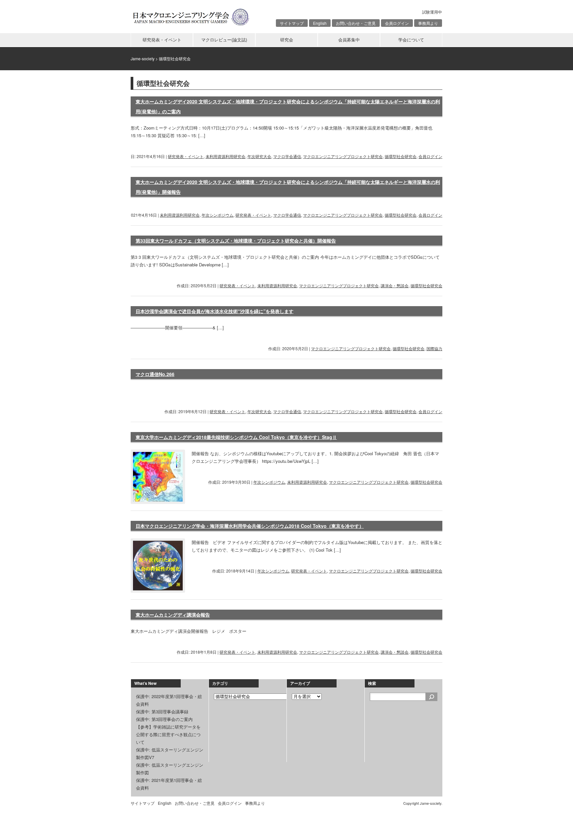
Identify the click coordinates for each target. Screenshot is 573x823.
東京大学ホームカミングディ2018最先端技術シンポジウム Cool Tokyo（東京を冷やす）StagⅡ (236, 437)
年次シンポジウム (217, 215)
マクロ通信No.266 (155, 374)
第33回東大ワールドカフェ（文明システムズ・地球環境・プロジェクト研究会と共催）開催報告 (236, 240)
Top (557, 807)
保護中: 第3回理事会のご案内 (164, 719)
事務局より (428, 23)
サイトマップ (292, 23)
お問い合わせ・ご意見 (356, 23)
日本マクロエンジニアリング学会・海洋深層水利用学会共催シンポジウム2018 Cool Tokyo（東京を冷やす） (250, 525)
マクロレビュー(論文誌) (224, 39)
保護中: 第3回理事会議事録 (162, 711)
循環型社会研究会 (400, 156)
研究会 (286, 39)
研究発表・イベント (162, 39)
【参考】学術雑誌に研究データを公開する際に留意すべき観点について (168, 734)
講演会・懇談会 (395, 285)
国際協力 (434, 348)
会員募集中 (349, 39)
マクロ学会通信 (287, 156)
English (320, 23)
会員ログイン (397, 23)
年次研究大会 (259, 156)
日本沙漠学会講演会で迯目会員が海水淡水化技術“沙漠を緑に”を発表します (214, 311)
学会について (411, 39)
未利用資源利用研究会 (225, 156)
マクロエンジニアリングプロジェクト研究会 (343, 156)
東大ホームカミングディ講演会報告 (173, 614)
